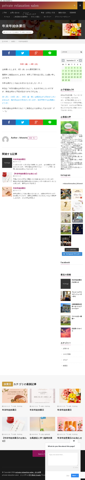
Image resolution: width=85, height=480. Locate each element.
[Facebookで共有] (9, 53)
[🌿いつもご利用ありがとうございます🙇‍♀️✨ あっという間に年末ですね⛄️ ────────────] (77, 194)
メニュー (26, 12)
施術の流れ (62, 12)
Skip (67, 475)
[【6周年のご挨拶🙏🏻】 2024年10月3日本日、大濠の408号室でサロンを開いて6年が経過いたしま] (77, 229)
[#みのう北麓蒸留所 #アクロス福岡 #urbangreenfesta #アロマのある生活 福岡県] (66, 217)
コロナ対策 (67, 354)
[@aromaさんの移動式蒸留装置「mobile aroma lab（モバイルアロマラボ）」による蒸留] (77, 217)
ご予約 (4, 12)
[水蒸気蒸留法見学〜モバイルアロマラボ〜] (66, 308)
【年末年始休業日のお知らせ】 (25, 173)
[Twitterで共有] (22, 53)
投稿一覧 (32, 138)
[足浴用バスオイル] (66, 332)
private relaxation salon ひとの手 (28, 472)
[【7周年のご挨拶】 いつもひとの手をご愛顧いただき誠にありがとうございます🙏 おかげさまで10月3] (66, 205)
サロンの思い (35, 17)
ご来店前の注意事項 (20, 17)
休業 (23, 32)
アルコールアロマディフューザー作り (77, 294)
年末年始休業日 (19, 159)
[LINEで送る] (50, 53)
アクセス (7, 17)
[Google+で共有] (36, 53)
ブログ (65, 360)
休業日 (17, 32)
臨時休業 (47, 434)
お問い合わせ (14, 12)
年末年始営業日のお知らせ (69, 438)
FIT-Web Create (35, 475)
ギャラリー (47, 17)
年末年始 (28, 32)
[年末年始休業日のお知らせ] (66, 284)
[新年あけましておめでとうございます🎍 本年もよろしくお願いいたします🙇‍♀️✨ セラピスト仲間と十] (66, 194)
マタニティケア (30, 14)
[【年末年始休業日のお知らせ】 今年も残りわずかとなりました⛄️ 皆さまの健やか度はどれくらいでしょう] (77, 205)
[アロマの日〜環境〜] (66, 320)
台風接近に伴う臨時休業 (41, 438)
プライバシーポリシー (62, 17)
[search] (81, 52)
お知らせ (66, 348)
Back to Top (42, 454)
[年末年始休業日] (7, 163)
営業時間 (73, 12)
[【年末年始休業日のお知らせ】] (7, 177)
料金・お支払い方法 (48, 12)
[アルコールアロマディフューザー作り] (66, 296)
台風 (42, 434)
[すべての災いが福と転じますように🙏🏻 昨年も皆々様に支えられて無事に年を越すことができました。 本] (66, 240)
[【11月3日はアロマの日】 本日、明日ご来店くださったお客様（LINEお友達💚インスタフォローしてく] (66, 229)
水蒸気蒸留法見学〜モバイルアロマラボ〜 (77, 306)
